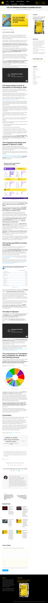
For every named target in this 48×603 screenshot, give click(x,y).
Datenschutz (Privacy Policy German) (40, 601)
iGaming (10, 462)
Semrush (17, 199)
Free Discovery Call (38, 3)
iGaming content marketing (13, 465)
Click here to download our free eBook (39, 17)
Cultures (34, 71)
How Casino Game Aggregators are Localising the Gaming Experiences (11, 510)
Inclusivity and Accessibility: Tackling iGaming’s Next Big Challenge (25, 534)
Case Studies (35, 68)
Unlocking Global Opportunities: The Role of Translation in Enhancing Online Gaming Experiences (25, 511)
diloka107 (14, 432)
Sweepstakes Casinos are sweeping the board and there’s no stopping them (25, 523)
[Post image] (5, 508)
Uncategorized (35, 82)
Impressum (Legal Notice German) (28, 601)
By (9, 463)
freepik (18, 432)
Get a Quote (44, 3)
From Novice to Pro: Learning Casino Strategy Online (11, 522)
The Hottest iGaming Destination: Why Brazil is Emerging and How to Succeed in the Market (11, 534)
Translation (34, 81)
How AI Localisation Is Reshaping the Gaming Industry (39, 50)
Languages (34, 78)
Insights (13, 462)
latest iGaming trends (19, 465)
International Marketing (18, 462)
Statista (17, 287)
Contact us (23, 440)
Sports (23, 462)
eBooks (34, 72)
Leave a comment (21, 463)
